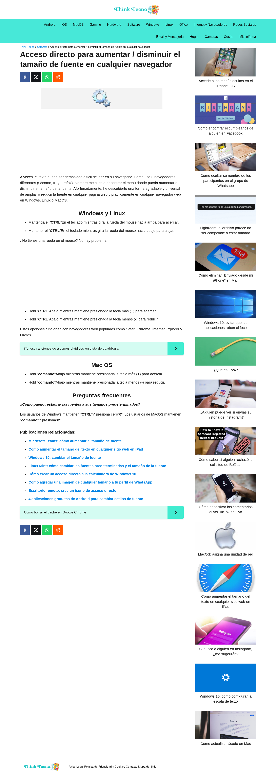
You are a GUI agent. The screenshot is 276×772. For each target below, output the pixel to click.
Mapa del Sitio (147, 766)
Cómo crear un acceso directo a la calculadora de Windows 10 (82, 474)
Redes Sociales (244, 24)
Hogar (194, 36)
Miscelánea (247, 36)
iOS (64, 24)
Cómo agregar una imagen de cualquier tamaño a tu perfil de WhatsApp (90, 482)
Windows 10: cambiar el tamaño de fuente (64, 458)
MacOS (78, 24)
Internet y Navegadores (210, 24)
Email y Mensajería (170, 36)
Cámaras (211, 36)
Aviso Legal (76, 766)
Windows (152, 24)
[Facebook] (25, 77)
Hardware (114, 24)
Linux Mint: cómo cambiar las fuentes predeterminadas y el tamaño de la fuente (97, 466)
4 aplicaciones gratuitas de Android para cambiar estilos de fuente (85, 499)
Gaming (95, 24)
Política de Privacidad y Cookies (104, 766)
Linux (169, 24)
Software (133, 24)
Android (49, 24)
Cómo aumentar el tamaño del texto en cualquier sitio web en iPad (85, 449)
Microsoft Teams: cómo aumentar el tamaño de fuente (75, 441)
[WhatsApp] (47, 77)
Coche (228, 36)
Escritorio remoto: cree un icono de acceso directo (72, 491)
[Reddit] (58, 77)
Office (183, 24)
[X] (36, 77)
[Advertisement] (102, 141)
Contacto (131, 766)
